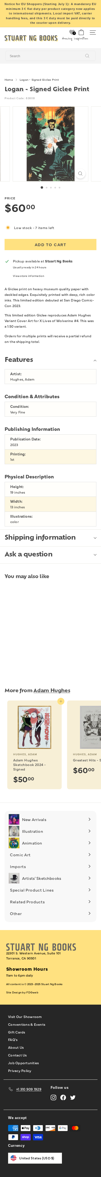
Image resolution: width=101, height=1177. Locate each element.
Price (10, 198)
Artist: (16, 373)
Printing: (18, 453)
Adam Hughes (51, 691)
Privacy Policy (20, 1070)
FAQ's (13, 1039)
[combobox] (50, 56)
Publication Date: (25, 439)
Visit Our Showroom (25, 1016)
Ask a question (29, 555)
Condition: (19, 406)
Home (9, 80)
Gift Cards (16, 1031)
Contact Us (17, 1054)
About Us (16, 1047)
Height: (17, 486)
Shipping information (40, 538)
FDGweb (32, 992)
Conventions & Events (26, 1024)
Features (19, 360)
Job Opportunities (23, 1062)
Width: (16, 501)
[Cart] (81, 32)
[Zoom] (80, 174)
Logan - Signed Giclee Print (39, 80)
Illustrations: (21, 516)
